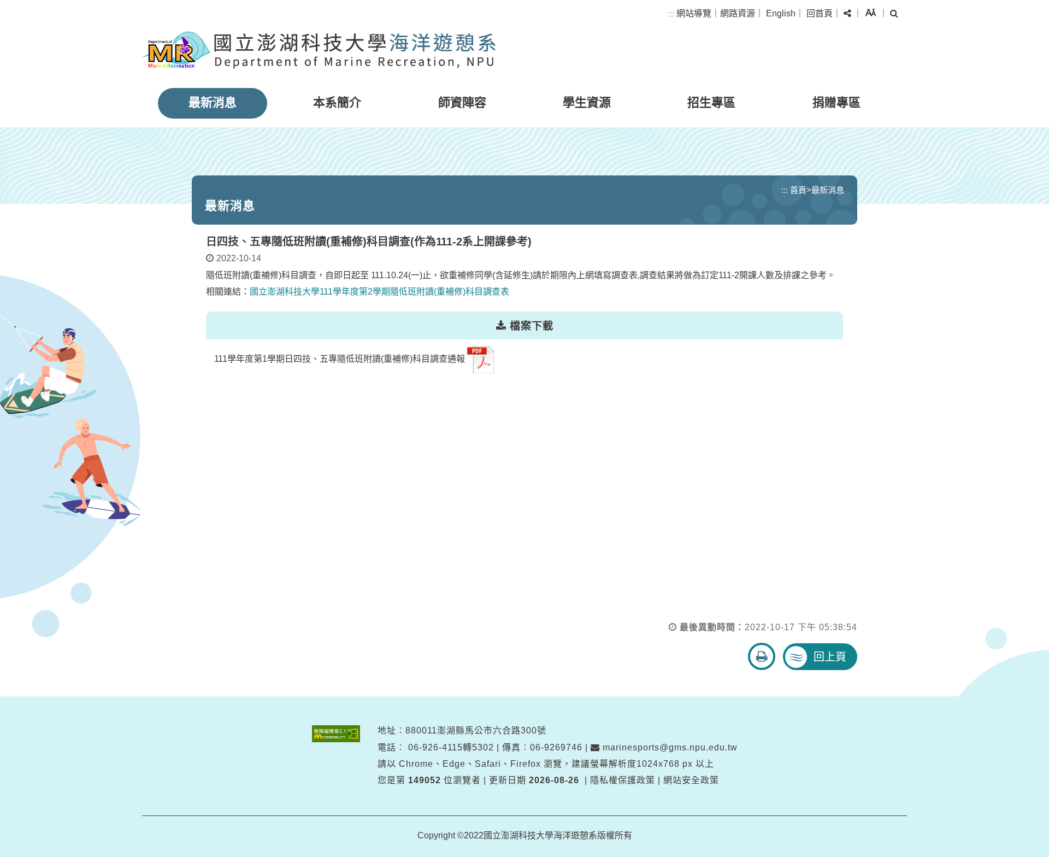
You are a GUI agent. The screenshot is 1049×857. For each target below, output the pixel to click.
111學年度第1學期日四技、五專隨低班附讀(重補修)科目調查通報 (339, 358)
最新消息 (212, 102)
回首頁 (819, 13)
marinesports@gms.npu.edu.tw (669, 747)
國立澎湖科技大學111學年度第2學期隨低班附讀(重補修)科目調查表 (379, 291)
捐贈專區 (836, 102)
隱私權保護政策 (622, 780)
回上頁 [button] (830, 657)
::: (671, 14)
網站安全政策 (691, 780)
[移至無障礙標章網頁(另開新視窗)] (336, 733)
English (780, 13)
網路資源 (737, 13)
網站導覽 (693, 13)
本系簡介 (337, 102)
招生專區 (711, 102)
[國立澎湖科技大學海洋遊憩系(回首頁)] (319, 50)
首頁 (798, 190)
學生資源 (587, 102)
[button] (847, 13)
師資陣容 (462, 102)
